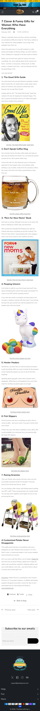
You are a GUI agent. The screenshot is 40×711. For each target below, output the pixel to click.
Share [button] (30, 595)
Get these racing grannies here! (20, 536)
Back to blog (21, 601)
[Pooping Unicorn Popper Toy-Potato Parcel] (19, 331)
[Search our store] (33, 12)
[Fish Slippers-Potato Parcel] (16, 452)
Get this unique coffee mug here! (20, 214)
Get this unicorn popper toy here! (20, 358)
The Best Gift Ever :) (23, 709)
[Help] (20, 689)
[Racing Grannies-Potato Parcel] (20, 516)
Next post (31, 610)
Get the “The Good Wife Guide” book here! (20, 145)
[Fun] (20, 694)
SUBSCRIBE (33, 641)
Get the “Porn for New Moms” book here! (20, 280)
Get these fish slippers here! (20, 471)
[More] (20, 699)
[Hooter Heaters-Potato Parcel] (20, 397)
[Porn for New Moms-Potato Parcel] (20, 257)
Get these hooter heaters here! (20, 412)
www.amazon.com (7, 588)
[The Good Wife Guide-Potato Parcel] (15, 122)
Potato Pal (35, 559)
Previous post (10, 610)
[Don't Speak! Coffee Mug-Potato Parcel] (20, 193)
